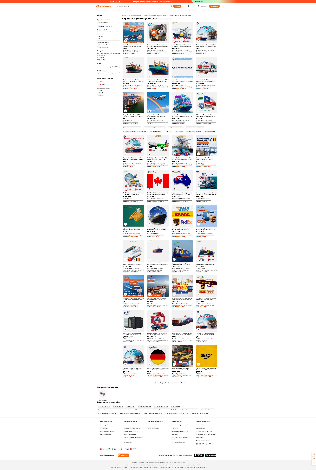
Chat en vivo (175, 428)
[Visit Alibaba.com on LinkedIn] (200, 444)
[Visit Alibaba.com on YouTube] (210, 444)
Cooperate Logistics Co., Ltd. (130, 87)
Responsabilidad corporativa (107, 431)
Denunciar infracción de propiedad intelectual (180, 438)
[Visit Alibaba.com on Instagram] (207, 444)
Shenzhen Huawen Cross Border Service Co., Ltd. (182, 340)
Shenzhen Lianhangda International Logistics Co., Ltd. (182, 87)
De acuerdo (115, 66)
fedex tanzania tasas (156, 131)
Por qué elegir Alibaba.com (106, 425)
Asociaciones (199, 437)
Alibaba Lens (107, 455)
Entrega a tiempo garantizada (131, 431)
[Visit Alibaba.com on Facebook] (197, 444)
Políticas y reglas (128, 442)
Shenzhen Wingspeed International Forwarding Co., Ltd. (158, 305)
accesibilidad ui (176, 406)
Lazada (158, 462)
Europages (182, 462)
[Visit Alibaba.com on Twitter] (203, 444)
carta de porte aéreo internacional (133, 127)
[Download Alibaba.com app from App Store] (199, 455)
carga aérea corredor (105, 406)
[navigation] (108, 199)
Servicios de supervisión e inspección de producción (133, 438)
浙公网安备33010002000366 (185, 467)
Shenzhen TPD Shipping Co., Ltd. (155, 235)
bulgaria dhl (168, 131)
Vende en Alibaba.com (201, 425)
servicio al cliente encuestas (176, 127)
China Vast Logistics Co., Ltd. (203, 87)
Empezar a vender (200, 428)
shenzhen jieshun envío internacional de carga (135, 131)
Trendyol (175, 462)
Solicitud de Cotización (153, 428)
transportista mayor (210, 131)
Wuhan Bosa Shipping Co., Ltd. (130, 122)
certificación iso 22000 (172, 413)
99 (181, 382)
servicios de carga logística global (200, 413)
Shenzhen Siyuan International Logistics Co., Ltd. (206, 122)
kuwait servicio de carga (145, 406)
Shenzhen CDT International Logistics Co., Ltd (182, 51)
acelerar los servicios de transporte (195, 127)
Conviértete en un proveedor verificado (206, 434)
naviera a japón (131, 406)
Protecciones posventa (130, 434)
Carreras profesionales (105, 434)
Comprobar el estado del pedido (204, 431)
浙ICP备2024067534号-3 (200, 467)
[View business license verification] (173, 467)
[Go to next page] (185, 382)
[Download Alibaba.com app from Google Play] (210, 455)
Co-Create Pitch (104, 428)
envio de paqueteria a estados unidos (153, 413)
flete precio (185, 413)
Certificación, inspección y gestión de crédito (154, 15)
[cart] (194, 6)
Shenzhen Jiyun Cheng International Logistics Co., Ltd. (158, 340)
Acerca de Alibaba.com (106, 421)
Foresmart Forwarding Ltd (178, 122)
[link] (314, 454)
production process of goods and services (130, 413)
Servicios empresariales (134, 15)
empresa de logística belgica (194, 131)
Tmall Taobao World (150, 462)
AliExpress (134, 462)
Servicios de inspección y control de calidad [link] (180, 15)
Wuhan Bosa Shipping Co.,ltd (130, 51)
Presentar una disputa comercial (180, 431)
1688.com (141, 462)
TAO (171, 462)
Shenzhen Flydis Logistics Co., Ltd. (205, 235)
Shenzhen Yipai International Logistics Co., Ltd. (158, 87)
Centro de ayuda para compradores (181, 425)
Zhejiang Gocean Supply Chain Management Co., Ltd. (182, 305)
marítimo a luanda (119, 406)
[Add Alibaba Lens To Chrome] (123, 455)
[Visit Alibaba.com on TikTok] (213, 444)
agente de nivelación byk (208, 409)
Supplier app (168, 455)
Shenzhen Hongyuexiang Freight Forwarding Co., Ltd (158, 51)
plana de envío (179, 131)
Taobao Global (164, 462)
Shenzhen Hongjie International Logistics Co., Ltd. (158, 122)
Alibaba (124, 15)
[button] (171, 6)
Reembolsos (175, 434)
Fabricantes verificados (154, 425)
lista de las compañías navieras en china (155, 127)
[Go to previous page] (155, 382)
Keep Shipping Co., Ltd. (202, 51)
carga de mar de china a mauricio (108, 413)
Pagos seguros (127, 425)
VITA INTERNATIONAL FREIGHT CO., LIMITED (133, 340)
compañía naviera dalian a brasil (190, 409)
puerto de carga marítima (162, 406)
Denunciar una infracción (178, 442)
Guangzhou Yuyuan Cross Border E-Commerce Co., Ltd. (182, 375)
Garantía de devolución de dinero (132, 428)
